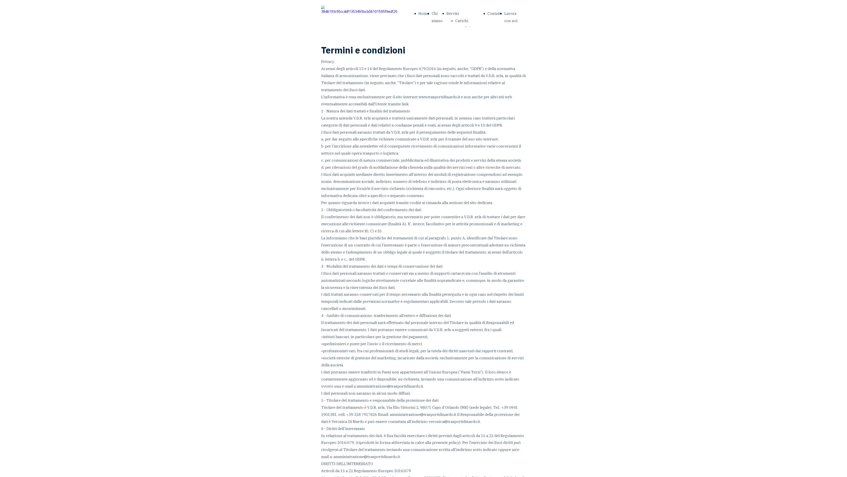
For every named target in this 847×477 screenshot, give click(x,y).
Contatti (494, 13)
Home (423, 13)
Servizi (452, 13)
